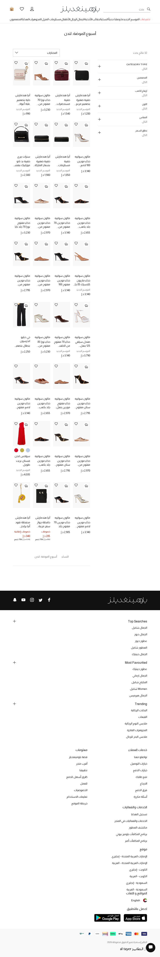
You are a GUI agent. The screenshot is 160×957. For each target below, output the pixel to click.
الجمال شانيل (139, 627)
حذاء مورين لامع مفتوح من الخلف (23, 405)
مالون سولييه (42, 95)
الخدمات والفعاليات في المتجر (130, 820)
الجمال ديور (140, 634)
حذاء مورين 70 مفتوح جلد (62, 524)
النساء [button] (104, 19)
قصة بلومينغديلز (78, 757)
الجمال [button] (81, 19)
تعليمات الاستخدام (77, 796)
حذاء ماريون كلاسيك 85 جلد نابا (81, 282)
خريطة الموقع (79, 803)
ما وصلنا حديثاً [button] (115, 19)
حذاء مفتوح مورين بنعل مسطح (63, 405)
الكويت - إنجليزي (138, 869)
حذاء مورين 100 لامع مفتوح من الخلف (83, 163)
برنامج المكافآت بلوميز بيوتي (131, 834)
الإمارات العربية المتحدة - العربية (129, 862)
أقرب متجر (81, 763)
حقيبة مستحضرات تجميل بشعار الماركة (62, 102)
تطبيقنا (83, 770)
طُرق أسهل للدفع (76, 776)
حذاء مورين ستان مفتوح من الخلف (83, 405)
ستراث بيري (23, 156)
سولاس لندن (22, 456)
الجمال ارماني (139, 675)
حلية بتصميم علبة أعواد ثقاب (23, 102)
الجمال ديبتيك (139, 654)
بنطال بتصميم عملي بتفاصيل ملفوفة (22, 346)
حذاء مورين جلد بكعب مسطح (83, 225)
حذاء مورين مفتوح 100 (63, 282)
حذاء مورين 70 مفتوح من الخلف (62, 225)
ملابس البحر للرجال (136, 736)
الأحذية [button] (88, 19)
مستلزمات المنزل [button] (51, 19)
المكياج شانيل (139, 682)
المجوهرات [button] (35, 19)
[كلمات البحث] (148, 9)
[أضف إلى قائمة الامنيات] (76, 63)
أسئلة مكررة (140, 796)
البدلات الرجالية (139, 710)
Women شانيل (138, 688)
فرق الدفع (141, 790)
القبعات (142, 716)
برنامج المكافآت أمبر (136, 840)
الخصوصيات (80, 790)
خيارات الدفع (140, 770)
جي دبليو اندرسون (25, 339)
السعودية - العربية (136, 889)
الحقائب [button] (96, 19)
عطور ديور (141, 640)
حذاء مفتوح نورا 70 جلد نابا (22, 224)
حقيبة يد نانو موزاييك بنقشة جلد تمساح (21, 163)
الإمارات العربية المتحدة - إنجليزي (129, 856)
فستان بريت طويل (23, 462)
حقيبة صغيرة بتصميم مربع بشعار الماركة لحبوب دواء (82, 102)
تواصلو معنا (140, 757)
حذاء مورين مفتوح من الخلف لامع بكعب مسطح (42, 225)
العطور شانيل (139, 647)
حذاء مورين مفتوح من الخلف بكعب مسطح (43, 282)
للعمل (83, 783)
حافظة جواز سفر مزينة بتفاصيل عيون (42, 524)
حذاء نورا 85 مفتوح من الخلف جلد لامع (42, 344)
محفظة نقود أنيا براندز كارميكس (22, 524)
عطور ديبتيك (139, 669)
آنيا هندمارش (82, 95)
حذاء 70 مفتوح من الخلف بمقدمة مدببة (62, 344)
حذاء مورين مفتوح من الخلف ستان (23, 282)
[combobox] (36, 53)
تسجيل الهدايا (139, 814)
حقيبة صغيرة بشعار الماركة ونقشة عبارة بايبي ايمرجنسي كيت (42, 163)
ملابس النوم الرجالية (136, 723)
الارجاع (143, 783)
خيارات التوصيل (138, 763)
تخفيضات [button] (145, 19)
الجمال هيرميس (138, 695)
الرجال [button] (73, 19)
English (135, 900)
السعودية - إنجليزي (136, 882)
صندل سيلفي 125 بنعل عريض (82, 344)
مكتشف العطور (138, 827)
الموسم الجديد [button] (131, 19)
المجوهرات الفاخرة (137, 730)
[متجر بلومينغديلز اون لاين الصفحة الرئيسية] (80, 9)
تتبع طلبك (141, 776)
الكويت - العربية (138, 876)
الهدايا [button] (25, 19)
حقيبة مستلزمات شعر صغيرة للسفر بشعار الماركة (62, 163)
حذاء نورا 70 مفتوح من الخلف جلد (43, 102)
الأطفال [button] (65, 19)
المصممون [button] (16, 19)
